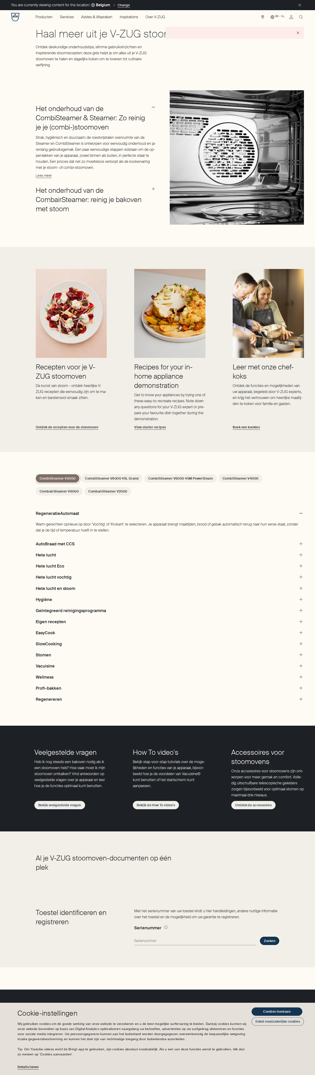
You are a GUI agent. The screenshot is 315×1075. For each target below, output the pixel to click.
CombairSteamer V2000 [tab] (107, 491)
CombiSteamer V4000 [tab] (241, 478)
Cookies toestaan (277, 1011)
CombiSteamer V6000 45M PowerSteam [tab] (180, 478)
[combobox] (195, 941)
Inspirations (129, 17)
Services (67, 17)
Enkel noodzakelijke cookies (278, 1021)
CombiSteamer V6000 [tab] (58, 478)
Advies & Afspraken (96, 17)
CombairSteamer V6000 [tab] (59, 491)
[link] (263, 18)
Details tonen (28, 1067)
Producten (44, 17)
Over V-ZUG (155, 17)
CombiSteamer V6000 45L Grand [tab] (112, 478)
